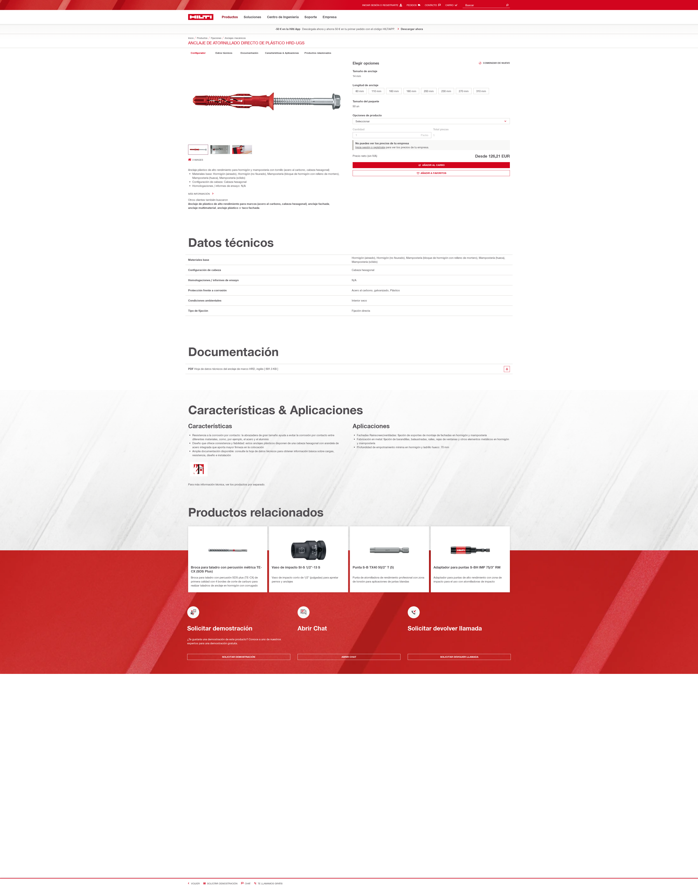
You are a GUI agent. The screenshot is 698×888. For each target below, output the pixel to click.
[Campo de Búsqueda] (507, 5)
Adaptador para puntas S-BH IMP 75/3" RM (467, 567)
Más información (199, 193)
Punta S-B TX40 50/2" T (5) (373, 567)
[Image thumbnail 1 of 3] (198, 150)
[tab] (198, 53)
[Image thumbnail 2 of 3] (220, 150)
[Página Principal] (200, 17)
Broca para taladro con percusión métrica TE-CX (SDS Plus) (226, 569)
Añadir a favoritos (433, 173)
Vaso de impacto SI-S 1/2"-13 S (296, 567)
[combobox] (486, 5)
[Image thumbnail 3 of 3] (242, 150)
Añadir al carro (433, 165)
